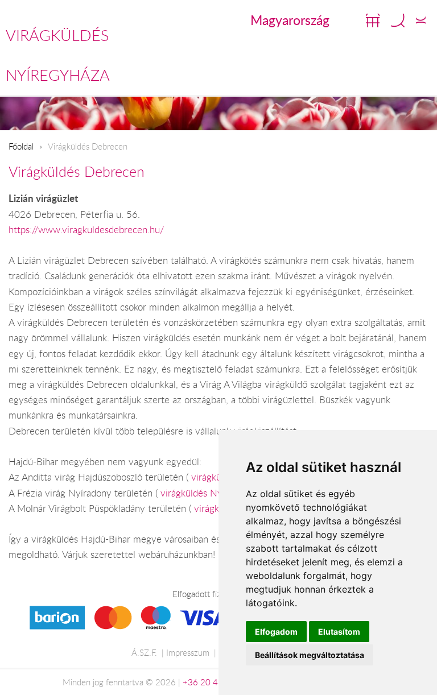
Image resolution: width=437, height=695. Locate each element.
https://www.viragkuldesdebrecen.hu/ (86, 230)
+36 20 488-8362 (217, 682)
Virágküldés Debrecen (77, 171)
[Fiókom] (421, 20)
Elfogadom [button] (276, 631)
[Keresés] (398, 20)
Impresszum (187, 652)
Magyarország (289, 19)
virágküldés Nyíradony (206, 493)
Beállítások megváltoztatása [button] (309, 655)
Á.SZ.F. (144, 652)
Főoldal (21, 146)
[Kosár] (373, 20)
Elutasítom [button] (339, 631)
